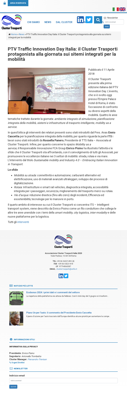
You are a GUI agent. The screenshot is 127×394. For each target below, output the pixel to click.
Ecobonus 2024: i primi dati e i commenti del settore (53, 292)
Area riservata (18, 3)
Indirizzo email (17, 375)
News (47, 22)
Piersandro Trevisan (37, 359)
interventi (23, 222)
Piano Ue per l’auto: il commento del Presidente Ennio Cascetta (59, 312)
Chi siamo (33, 22)
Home (14, 34)
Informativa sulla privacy (23, 347)
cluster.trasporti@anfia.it (66, 269)
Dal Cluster (64, 22)
